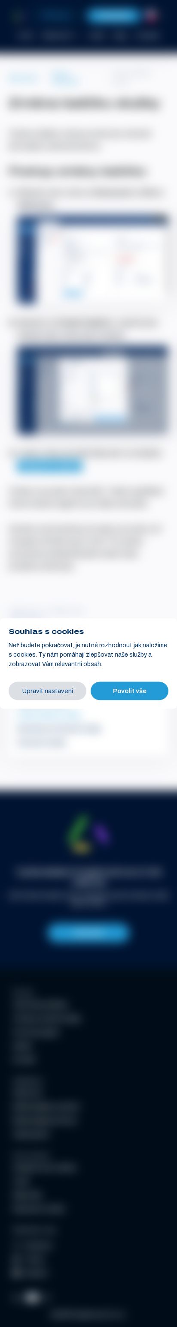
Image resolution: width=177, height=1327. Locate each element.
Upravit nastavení (47, 691)
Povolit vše (129, 691)
